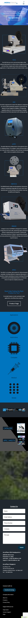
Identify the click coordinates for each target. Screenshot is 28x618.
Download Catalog (9, 590)
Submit (21, 547)
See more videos (14, 18)
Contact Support (7, 612)
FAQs (4, 614)
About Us (5, 597)
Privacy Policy (6, 602)
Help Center (6, 609)
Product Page (14, 304)
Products (5, 600)
